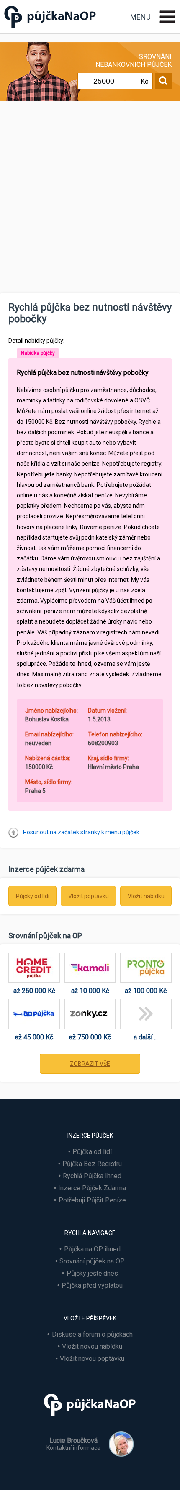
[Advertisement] (90, 199)
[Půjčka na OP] (90, 1419)
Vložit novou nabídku (92, 1346)
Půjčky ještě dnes (92, 1273)
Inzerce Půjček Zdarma (92, 1188)
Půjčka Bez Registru (92, 1164)
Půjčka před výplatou (92, 1285)
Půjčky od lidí (32, 896)
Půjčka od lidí (92, 1152)
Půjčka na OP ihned (92, 1249)
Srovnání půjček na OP (92, 1261)
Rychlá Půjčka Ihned (92, 1176)
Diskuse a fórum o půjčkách (92, 1334)
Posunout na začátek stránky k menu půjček (81, 832)
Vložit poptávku (88, 896)
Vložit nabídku (146, 896)
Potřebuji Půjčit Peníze (92, 1200)
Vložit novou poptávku (92, 1359)
